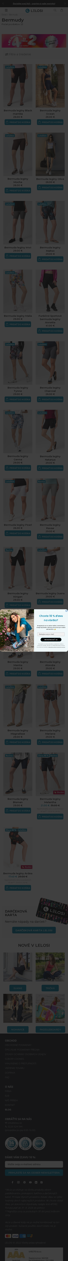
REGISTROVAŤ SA (51, 640)
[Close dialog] (66, 611)
